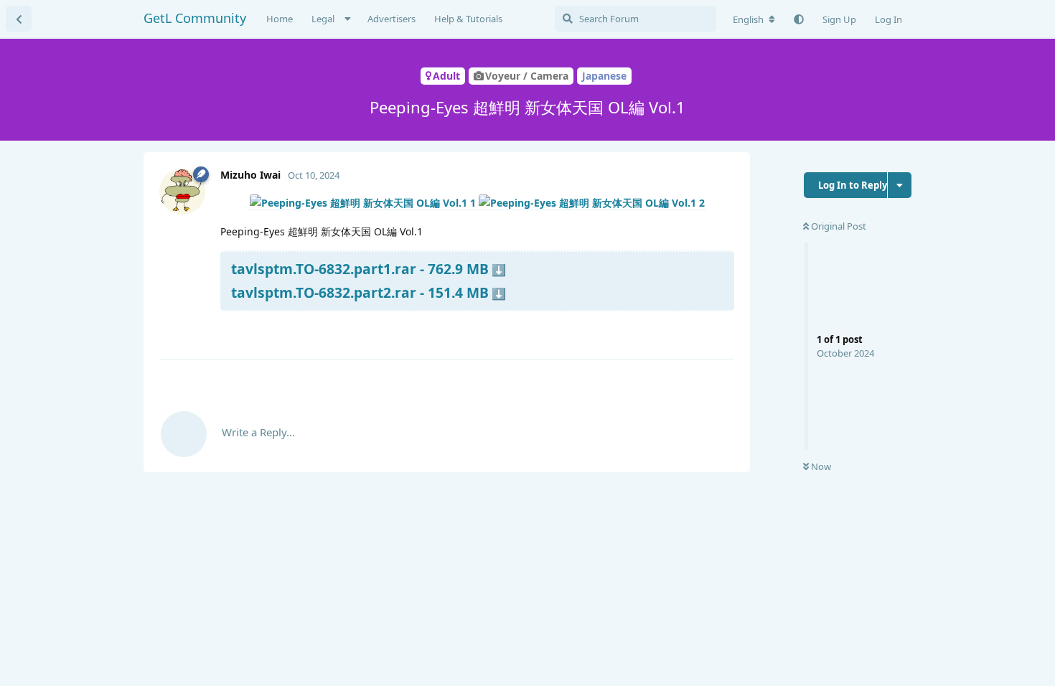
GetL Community (195, 18)
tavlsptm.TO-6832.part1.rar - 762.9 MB (360, 268)
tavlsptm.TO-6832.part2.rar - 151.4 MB (360, 292)
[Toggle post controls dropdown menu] (721, 331)
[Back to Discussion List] (19, 19)
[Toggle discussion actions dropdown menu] (899, 185)
